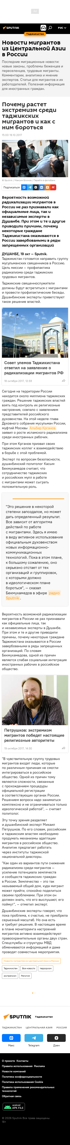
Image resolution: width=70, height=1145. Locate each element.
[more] (63, 380)
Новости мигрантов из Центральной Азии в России (31, 960)
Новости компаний (14, 1071)
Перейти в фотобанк (44, 180)
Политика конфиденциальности (22, 1076)
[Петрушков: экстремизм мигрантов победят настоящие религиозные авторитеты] (35, 700)
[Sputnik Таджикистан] (11, 29)
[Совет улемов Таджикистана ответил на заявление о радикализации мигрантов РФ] (35, 333)
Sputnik (8, 180)
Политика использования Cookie (22, 1082)
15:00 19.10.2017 (12, 135)
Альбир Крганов (42, 428)
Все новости (28, 968)
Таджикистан (11, 968)
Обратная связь (11, 1096)
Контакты (22, 1061)
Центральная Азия (39, 1027)
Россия (61, 1027)
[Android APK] (14, 1107)
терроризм (46, 968)
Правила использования (17, 1066)
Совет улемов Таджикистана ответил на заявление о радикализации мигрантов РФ (33, 367)
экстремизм (10, 975)
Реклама (39, 1066)
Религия (25, 975)
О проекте (8, 1061)
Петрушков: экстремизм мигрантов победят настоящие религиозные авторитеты (34, 735)
